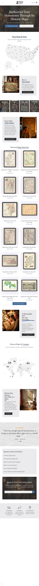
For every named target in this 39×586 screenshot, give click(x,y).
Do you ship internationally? (10, 468)
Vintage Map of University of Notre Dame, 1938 (29, 221)
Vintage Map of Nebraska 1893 (10, 272)
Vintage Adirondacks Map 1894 (10, 196)
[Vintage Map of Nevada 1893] (29, 236)
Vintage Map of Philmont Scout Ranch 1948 (10, 170)
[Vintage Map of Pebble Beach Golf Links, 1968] (10, 285)
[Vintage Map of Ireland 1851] (29, 261)
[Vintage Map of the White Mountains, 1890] (29, 285)
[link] (29, 59)
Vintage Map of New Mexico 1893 (10, 247)
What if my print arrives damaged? (12, 462)
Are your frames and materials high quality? (14, 471)
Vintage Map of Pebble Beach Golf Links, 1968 (10, 297)
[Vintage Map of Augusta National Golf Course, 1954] (29, 158)
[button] (28, 92)
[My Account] (34, 3)
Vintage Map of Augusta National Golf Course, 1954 (29, 170)
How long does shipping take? (11, 459)
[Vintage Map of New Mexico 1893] (10, 236)
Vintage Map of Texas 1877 (10, 221)
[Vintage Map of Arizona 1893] (29, 185)
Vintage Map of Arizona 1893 (29, 196)
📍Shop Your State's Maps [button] (11, 26)
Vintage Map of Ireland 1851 (29, 272)
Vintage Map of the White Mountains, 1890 (29, 297)
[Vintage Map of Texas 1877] (10, 210)
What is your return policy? (10, 465)
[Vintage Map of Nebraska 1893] (10, 261)
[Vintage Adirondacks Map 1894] (10, 185)
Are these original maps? (10, 455)
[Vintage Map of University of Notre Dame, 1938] (29, 210)
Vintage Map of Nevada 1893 (29, 247)
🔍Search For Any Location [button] (26, 26)
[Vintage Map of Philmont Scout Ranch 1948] (10, 158)
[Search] (32, 3)
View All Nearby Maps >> (19, 303)
